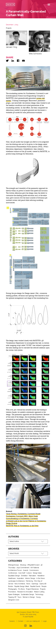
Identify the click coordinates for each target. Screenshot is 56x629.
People (44, 586)
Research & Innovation (25, 592)
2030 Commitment (23, 567)
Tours (19, 597)
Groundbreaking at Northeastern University (22, 518)
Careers (12, 621)
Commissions (34, 570)
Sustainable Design (27, 594)
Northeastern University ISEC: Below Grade (22, 516)
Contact (20, 621)
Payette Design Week (21, 586)
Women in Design (29, 597)
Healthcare (12, 578)
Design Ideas (37, 573)
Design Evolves (11, 523)
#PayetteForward (33, 565)
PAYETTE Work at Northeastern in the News (22, 525)
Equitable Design (14, 575)
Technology (39, 594)
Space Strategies (14, 594)
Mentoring (29, 581)
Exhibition (24, 575)
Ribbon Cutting (39, 592)
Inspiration (20, 578)
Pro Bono (21, 589)
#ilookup (23, 565)
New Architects (19, 584)
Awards (25, 570)
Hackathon (41, 575)
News (28, 584)
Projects (8, 28)
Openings (35, 584)
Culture (29, 573)
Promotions (12, 592)
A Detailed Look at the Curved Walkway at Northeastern (26, 521)
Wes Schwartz (35, 54)
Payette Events (35, 586)
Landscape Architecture (16, 581)
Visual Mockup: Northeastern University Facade (23, 514)
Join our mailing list (33, 621)
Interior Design (30, 578)
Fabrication (32, 575)
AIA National (34, 567)
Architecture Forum (15, 570)
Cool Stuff (21, 573)
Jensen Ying (11, 47)
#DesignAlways (13, 565)
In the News (40, 578)
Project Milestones (32, 589)
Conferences (12, 573)
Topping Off (12, 597)
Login (45, 621)
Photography (12, 589)
